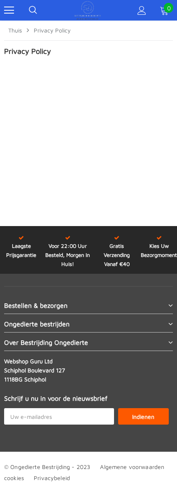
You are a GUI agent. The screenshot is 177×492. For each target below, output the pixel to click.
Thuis (15, 30)
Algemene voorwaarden (132, 466)
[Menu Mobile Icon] (9, 10)
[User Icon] (141, 10)
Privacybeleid (52, 477)
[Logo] (87, 10)
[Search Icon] (33, 10)
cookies (14, 477)
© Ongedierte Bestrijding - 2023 (47, 466)
